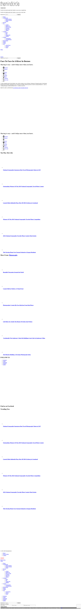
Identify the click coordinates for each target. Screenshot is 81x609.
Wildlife (7, 36)
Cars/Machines (9, 39)
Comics (7, 24)
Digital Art (8, 25)
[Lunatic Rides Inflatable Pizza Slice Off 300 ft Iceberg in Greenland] (41, 194)
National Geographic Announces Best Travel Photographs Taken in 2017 (22, 170)
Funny (7, 47)
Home (4, 16)
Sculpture (7, 28)
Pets (6, 33)
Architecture (5, 17)
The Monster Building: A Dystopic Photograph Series (17, 354)
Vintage (4, 37)
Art (3, 23)
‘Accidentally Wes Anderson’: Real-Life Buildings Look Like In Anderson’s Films (24, 338)
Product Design (9, 20)
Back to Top (3, 560)
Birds (7, 32)
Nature (4, 41)
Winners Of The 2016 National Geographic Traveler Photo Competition (21, 219)
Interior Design (9, 19)
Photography (5, 40)
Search (19, 14)
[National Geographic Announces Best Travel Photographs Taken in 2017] (41, 161)
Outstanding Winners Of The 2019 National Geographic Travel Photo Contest (23, 186)
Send (2, 606)
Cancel (5, 606)
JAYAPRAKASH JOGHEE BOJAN (20, 87)
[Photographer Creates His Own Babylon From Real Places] (41, 296)
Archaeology (8, 38)
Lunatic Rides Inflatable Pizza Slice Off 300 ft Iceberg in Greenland (20, 203)
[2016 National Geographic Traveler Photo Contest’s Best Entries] (41, 227)
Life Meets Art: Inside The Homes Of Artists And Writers (17, 321)
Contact (4, 555)
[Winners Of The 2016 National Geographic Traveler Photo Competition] (41, 211)
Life (4, 44)
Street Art (7, 29)
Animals (4, 31)
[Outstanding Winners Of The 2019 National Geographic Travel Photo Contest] (41, 178)
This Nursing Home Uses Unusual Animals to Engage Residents (19, 252)
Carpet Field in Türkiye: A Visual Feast (13, 288)
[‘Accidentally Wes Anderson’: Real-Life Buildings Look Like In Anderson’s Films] (41, 329)
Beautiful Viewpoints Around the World (13, 272)
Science (7, 46)
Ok (61, 607)
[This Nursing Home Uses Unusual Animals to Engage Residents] (41, 243)
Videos (4, 42)
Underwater (8, 35)
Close (2, 561)
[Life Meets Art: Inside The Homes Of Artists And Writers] (41, 313)
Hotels (7, 21)
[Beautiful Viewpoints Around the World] (41, 263)
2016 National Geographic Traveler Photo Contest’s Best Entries (19, 236)
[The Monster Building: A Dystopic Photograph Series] (41, 346)
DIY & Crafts (8, 27)
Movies (4, 22)
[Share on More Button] (3, 70)
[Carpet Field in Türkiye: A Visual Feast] (41, 280)
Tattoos (7, 30)
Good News (8, 45)
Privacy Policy (6, 554)
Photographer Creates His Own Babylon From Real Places (18, 305)
